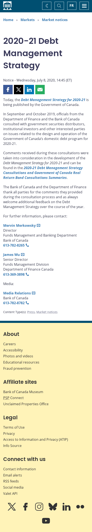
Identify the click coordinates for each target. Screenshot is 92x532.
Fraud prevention (17, 368)
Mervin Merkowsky (19, 225)
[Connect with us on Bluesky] (53, 509)
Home (8, 19)
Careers (9, 344)
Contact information (19, 469)
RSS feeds (11, 481)
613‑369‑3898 (14, 274)
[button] (8, 89)
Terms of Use (14, 427)
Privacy (9, 433)
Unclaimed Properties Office (26, 404)
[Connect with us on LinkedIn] (67, 509)
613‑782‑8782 (14, 303)
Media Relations (17, 293)
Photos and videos (18, 356)
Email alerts (12, 475)
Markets (28, 19)
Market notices (55, 19)
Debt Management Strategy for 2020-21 (53, 99)
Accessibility (13, 350)
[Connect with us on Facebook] (26, 509)
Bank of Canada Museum (23, 391)
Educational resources (21, 362)
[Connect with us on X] (12, 509)
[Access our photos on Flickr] (80, 509)
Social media (13, 487)
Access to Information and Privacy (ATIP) (35, 439)
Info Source (12, 445)
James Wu (11, 254)
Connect (13, 397)
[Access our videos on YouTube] (46, 523)
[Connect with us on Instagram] (39, 509)
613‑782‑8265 (14, 245)
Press (31, 312)
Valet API (10, 493)
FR (72, 5)
